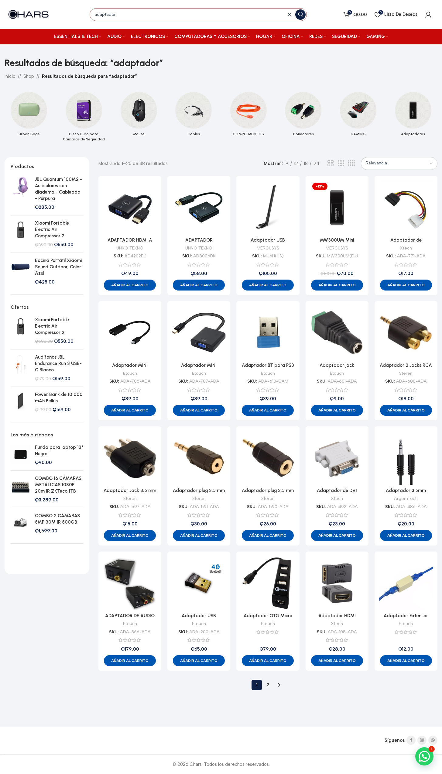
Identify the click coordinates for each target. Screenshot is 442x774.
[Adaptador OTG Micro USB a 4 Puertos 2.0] (268, 583)
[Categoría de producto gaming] (358, 116)
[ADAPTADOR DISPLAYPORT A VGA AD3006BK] (199, 207)
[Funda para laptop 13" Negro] (20, 455)
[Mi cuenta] (428, 15)
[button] (130, 285)
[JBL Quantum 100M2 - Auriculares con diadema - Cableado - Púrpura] (20, 193)
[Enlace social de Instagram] (422, 740)
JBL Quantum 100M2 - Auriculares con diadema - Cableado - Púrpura (58, 188)
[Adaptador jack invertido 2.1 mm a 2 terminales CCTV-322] (337, 332)
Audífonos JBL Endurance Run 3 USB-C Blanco (58, 363)
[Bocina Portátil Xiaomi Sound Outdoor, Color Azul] (20, 271)
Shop (28, 76)
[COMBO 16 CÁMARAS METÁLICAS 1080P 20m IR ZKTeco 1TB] (20, 489)
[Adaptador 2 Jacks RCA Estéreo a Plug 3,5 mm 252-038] (406, 332)
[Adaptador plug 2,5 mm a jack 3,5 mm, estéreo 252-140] (268, 458)
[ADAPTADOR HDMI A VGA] (130, 207)
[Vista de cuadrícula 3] (341, 163)
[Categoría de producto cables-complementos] (193, 116)
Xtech (406, 248)
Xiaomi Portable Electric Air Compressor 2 (52, 229)
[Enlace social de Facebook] (411, 740)
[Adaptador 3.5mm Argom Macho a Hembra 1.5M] (406, 458)
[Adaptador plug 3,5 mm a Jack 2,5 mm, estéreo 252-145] (199, 458)
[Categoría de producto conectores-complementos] (303, 116)
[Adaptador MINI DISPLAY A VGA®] (199, 332)
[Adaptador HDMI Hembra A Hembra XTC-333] (337, 583)
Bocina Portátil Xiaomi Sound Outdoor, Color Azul (58, 266)
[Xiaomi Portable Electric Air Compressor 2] (20, 234)
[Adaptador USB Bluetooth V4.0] (199, 583)
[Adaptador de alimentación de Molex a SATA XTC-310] (406, 207)
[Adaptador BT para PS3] (268, 332)
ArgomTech (406, 498)
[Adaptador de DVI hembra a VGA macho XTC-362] (337, 458)
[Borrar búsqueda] (289, 14)
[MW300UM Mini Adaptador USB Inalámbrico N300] (337, 207)
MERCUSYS (268, 248)
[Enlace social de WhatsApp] (432, 740)
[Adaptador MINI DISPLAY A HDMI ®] (130, 332)
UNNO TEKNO (129, 248)
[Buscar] (300, 14)
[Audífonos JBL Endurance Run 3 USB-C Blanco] (20, 368)
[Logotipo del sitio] (29, 14)
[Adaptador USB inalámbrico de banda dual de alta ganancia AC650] (268, 207)
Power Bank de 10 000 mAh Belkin (59, 397)
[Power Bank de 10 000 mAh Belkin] (20, 402)
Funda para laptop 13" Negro (59, 450)
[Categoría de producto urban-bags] (29, 116)
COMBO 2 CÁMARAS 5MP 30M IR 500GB (57, 519)
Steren (406, 373)
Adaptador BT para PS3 (268, 365)
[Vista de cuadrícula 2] (330, 163)
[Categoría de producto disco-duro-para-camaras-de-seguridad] (84, 118)
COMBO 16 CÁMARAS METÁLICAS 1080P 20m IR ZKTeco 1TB (58, 485)
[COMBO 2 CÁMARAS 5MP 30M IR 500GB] (20, 523)
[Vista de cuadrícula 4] (351, 163)
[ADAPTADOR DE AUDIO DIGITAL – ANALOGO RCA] (130, 583)
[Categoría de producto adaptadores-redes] (413, 116)
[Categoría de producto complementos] (248, 116)
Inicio (10, 76)
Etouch (130, 373)
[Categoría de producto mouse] (138, 116)
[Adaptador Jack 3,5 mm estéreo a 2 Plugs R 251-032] (130, 458)
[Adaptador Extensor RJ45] (406, 583)
